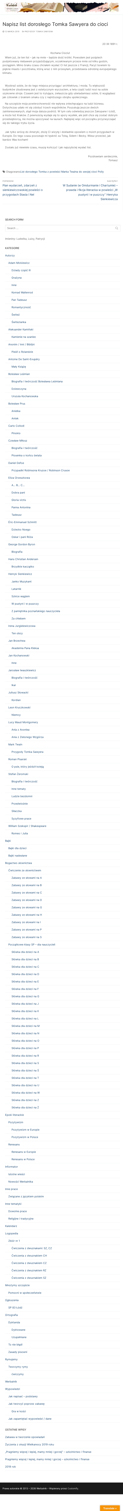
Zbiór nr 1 (14, 1240)
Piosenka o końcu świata (27, 455)
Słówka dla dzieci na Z (25, 1100)
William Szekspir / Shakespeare (27, 826)
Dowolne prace (17, 1211)
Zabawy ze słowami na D (27, 900)
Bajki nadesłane (17, 855)
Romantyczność (21, 307)
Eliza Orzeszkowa (19, 477)
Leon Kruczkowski (19, 707)
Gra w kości (19, 1411)
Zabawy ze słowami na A (27, 877)
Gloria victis (19, 500)
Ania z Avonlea (20, 729)
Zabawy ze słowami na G (27, 907)
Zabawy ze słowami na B (27, 885)
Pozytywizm (15, 1122)
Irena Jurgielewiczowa (21, 625)
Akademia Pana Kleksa (25, 648)
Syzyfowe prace (21, 818)
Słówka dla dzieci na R (25, 1055)
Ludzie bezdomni (22, 796)
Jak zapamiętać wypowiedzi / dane (29, 1418)
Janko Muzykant (22, 581)
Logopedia (11, 1233)
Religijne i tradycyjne (20, 1218)
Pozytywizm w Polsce (25, 1137)
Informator (11, 1166)
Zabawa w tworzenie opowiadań (25, 1437)
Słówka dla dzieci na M (26, 1025)
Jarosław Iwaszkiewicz (22, 670)
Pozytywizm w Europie (25, 1129)
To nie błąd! (15, 1344)
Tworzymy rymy (18, 1366)
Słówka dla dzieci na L (25, 1018)
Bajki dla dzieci (17, 848)
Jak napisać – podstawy (23, 1396)
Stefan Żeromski (18, 774)
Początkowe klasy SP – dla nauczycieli (31, 944)
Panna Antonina (21, 507)
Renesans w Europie (24, 1151)
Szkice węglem (21, 596)
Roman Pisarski (17, 759)
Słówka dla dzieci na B (25, 959)
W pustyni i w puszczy (25, 603)
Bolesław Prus (16, 403)
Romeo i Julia (20, 833)
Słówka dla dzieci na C (25, 966)
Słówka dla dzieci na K (25, 1011)
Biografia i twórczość (24, 448)
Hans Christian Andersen (23, 559)
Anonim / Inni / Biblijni (21, 344)
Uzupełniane (19, 1337)
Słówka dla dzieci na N (25, 1033)
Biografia (17, 551)
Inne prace (11, 1189)
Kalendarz (11, 1226)
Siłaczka (17, 811)
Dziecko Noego (21, 529)
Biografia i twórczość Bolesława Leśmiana (37, 381)
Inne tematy (19, 788)
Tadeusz (17, 514)
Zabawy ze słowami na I (26, 922)
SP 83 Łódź (15, 1307)
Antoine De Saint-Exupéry (24, 359)
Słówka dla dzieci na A (25, 952)
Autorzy (10, 255)
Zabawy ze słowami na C (27, 892)
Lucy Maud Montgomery (23, 722)
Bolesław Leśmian (19, 374)
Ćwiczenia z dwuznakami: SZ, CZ (32, 1248)
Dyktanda (14, 1322)
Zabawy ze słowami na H (27, 914)
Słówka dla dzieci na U (25, 1085)
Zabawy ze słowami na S (27, 937)
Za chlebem (19, 618)
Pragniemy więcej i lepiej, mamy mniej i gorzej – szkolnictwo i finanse (47, 1459)
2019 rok (10, 1466)
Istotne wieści (16, 1174)
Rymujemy (11, 1359)
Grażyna (17, 277)
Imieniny (10, 238)
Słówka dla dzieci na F (25, 988)
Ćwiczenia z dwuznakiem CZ (29, 1263)
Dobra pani (18, 492)
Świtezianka (19, 322)
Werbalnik (11, 1381)
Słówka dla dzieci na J (25, 1003)
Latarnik (16, 588)
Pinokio (16, 433)
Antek (15, 418)
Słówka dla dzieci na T (25, 1077)
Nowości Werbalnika (20, 1181)
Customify (73, 1488)
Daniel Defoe (16, 463)
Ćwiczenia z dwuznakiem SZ (29, 1277)
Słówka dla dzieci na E (25, 981)
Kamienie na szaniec (24, 336)
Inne (14, 285)
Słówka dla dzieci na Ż (25, 1107)
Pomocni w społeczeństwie (24, 1292)
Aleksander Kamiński (20, 329)
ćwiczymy (18, 1374)
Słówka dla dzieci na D (25, 974)
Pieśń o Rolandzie (22, 351)
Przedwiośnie (20, 803)
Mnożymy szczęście (17, 1285)
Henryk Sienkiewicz (20, 574)
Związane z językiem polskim (26, 1196)
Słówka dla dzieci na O (25, 1040)
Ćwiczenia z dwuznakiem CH (29, 1255)
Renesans (14, 1144)
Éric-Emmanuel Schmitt (22, 522)
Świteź (16, 314)
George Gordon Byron (21, 544)
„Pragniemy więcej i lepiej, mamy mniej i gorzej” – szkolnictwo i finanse (48, 1451)
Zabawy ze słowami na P (27, 929)
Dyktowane (18, 1329)
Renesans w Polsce (23, 1159)
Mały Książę (19, 366)
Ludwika (21, 238)
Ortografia (11, 1315)
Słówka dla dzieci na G (25, 996)
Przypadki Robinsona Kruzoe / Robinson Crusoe (41, 470)
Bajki (8, 840)
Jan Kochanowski (18, 655)
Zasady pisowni (17, 1352)
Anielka (16, 411)
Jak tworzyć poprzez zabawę (26, 1403)
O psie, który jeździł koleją (28, 766)
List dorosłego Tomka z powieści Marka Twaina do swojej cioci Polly (62, 171)
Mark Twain (15, 744)
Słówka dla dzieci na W (26, 1092)
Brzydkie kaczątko (23, 566)
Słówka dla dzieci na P (25, 1048)
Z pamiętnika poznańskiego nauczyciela (36, 611)
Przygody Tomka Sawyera (38, 31)
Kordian (16, 700)
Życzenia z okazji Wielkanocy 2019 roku (29, 1444)
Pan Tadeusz (19, 299)
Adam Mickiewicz (19, 262)
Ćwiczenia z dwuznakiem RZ (29, 1270)
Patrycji (40, 238)
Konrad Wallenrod (22, 292)
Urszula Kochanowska (25, 396)
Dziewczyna (19, 388)
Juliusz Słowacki (18, 692)
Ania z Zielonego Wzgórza (28, 737)
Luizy (31, 238)
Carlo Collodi (16, 425)
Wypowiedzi (12, 1389)
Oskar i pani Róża (22, 537)
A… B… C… (18, 485)
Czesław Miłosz (17, 440)
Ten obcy (17, 633)
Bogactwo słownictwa (18, 863)
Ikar (14, 685)
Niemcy (16, 714)
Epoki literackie (14, 1114)
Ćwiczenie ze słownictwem (24, 870)
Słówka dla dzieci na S (25, 1063)
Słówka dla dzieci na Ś (25, 1070)
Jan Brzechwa (16, 640)
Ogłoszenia (12, 1300)
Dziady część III (21, 270)
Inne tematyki (13, 1203)
